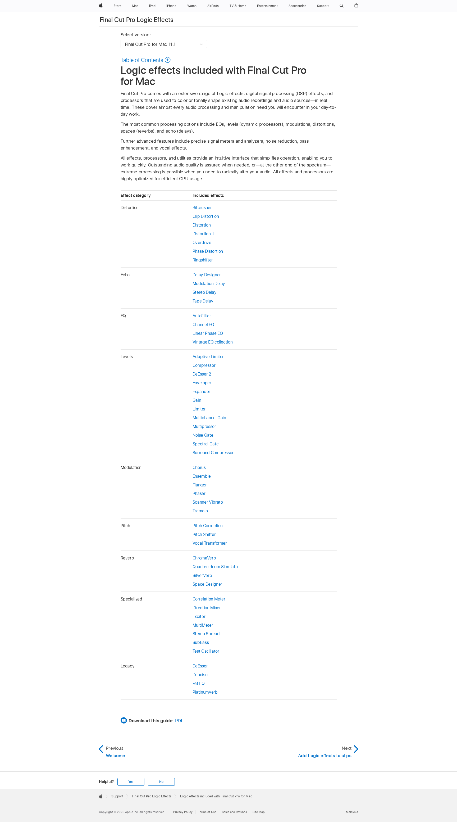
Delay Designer (207, 274)
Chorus (199, 467)
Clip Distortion (206, 216)
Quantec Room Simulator (216, 566)
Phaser (199, 493)
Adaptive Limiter (208, 356)
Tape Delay (203, 301)
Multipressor (204, 426)
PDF (179, 720)
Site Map (259, 812)
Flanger (200, 484)
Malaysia (352, 812)
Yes (131, 782)
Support (117, 796)
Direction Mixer (207, 607)
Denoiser (201, 674)
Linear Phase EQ (208, 333)
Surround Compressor (213, 452)
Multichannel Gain (209, 417)
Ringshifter (203, 260)
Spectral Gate (205, 443)
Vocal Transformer (210, 543)
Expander (201, 391)
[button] (341, 6)
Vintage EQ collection (213, 342)
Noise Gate (203, 435)
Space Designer (207, 584)
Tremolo (200, 510)
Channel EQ (203, 324)
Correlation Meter (209, 599)
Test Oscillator (206, 651)
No (161, 782)
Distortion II (203, 233)
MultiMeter (203, 625)
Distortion (202, 225)
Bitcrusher (202, 207)
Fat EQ (199, 683)
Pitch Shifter (204, 534)
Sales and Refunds (234, 812)
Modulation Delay (209, 283)
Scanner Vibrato (208, 502)
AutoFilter (202, 315)
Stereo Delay (205, 292)
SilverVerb (202, 575)
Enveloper (202, 382)
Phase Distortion (208, 251)
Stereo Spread (206, 633)
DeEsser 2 (202, 374)
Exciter (199, 616)
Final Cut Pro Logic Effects (137, 20)
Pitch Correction (208, 525)
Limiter (199, 409)
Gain (197, 400)
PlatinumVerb (205, 692)
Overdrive (202, 242)
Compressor (204, 365)
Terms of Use (207, 812)
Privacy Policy (183, 812)
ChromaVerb (204, 558)
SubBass (201, 642)
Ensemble (202, 476)
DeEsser (200, 666)
